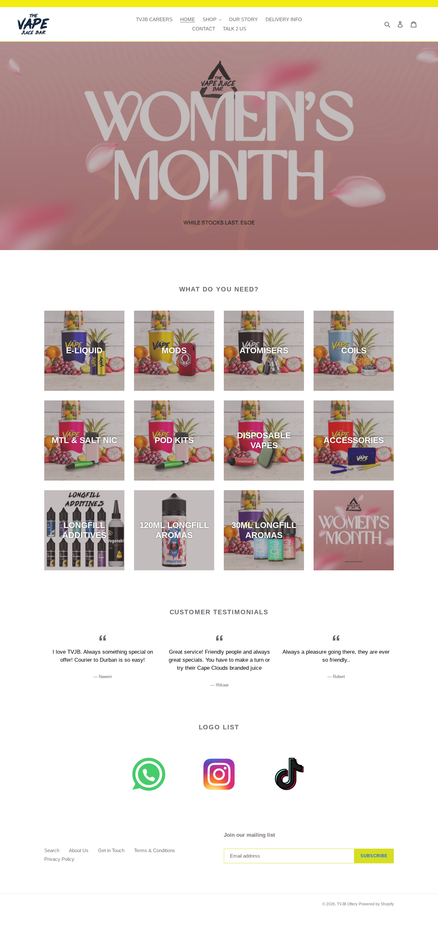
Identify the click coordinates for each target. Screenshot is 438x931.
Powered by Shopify (376, 904)
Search (51, 850)
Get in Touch (111, 850)
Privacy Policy (59, 859)
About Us (78, 850)
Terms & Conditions (154, 850)
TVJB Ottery (347, 904)
